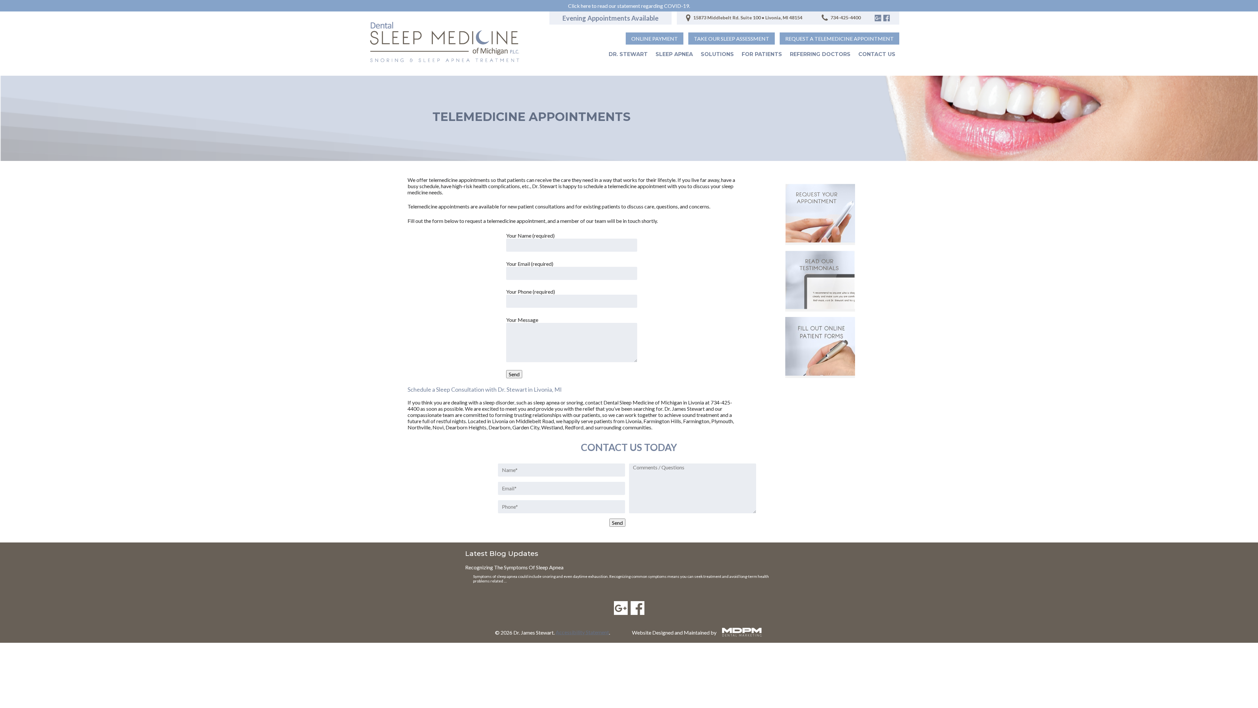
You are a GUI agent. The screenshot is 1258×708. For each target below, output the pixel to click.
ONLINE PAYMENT (654, 38)
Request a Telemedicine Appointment (839, 38)
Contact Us (876, 54)
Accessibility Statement (582, 632)
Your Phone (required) (530, 291)
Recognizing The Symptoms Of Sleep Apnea (514, 567)
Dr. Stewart (628, 54)
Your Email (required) (529, 264)
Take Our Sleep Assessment (731, 38)
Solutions (717, 54)
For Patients (762, 54)
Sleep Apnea (674, 54)
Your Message (522, 320)
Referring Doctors (820, 54)
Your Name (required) (530, 235)
